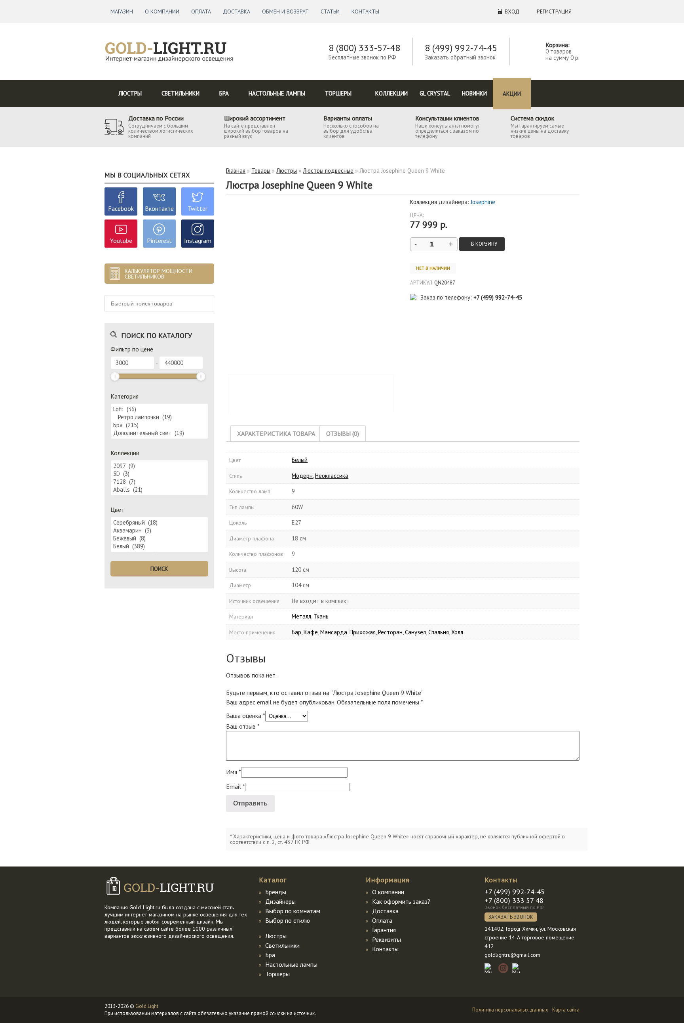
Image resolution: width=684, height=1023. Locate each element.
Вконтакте (159, 208)
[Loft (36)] (159, 409)
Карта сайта (566, 1009)
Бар (296, 632)
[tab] (276, 433)
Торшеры (338, 93)
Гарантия (384, 930)
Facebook (121, 208)
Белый (300, 460)
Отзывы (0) (342, 433)
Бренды (275, 892)
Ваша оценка (245, 716)
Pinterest (159, 240)
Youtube (121, 240)
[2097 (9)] (159, 466)
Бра (224, 93)
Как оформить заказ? (401, 901)
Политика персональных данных (510, 1009)
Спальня (438, 632)
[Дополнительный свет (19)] (159, 433)
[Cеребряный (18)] (159, 523)
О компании (162, 11)
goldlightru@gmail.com (512, 954)
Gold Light (146, 1006)
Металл (301, 616)
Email (235, 786)
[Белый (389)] (159, 546)
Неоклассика (331, 475)
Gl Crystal (435, 93)
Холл (457, 632)
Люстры (130, 93)
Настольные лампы (277, 93)
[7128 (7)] (159, 482)
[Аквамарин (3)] (159, 530)
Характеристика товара (276, 433)
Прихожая (363, 632)
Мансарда (333, 632)
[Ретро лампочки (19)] (159, 417)
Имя (233, 772)
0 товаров (558, 51)
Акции (512, 93)
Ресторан (390, 632)
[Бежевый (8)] (159, 538)
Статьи (330, 11)
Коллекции (391, 93)
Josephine (483, 202)
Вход (512, 11)
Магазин (121, 11)
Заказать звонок (510, 917)
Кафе (311, 632)
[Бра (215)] (159, 425)
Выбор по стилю (287, 920)
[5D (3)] (159, 474)
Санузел (415, 632)
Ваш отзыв (243, 726)
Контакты (365, 11)
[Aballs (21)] (159, 490)
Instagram (197, 240)
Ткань (321, 616)
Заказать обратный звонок (460, 57)
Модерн (302, 475)
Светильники (181, 93)
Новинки (474, 93)
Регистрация (554, 11)
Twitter (197, 208)
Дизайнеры (280, 901)
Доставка (236, 11)
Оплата (201, 11)
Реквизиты (386, 939)
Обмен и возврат (285, 11)
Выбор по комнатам (292, 911)
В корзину (484, 243)
